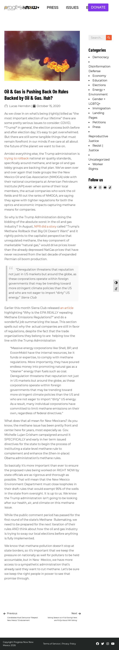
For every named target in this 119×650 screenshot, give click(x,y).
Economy (99, 76)
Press (52, 7)
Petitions (99, 122)
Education (99, 80)
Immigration (101, 108)
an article (66, 308)
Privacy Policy (69, 643)
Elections (99, 85)
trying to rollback (16, 158)
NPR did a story (45, 226)
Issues (72, 7)
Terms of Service (51, 643)
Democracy (100, 57)
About (29, 7)
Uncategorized (99, 159)
